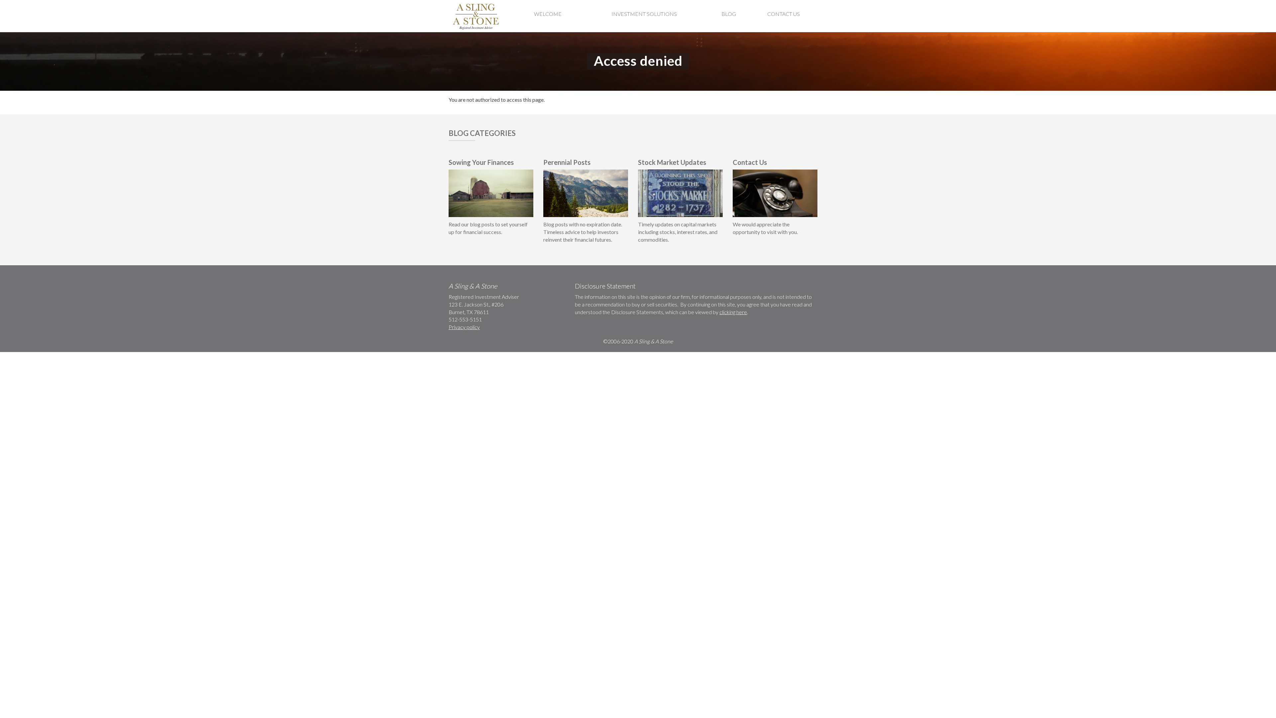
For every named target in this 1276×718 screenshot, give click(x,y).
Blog (728, 14)
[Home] (477, 16)
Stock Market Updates (672, 162)
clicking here (733, 312)
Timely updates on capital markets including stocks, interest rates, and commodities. (677, 232)
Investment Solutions (644, 14)
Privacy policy (464, 327)
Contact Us (783, 14)
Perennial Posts (566, 162)
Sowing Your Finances (481, 162)
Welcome (548, 14)
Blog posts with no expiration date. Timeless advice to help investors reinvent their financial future (582, 232)
